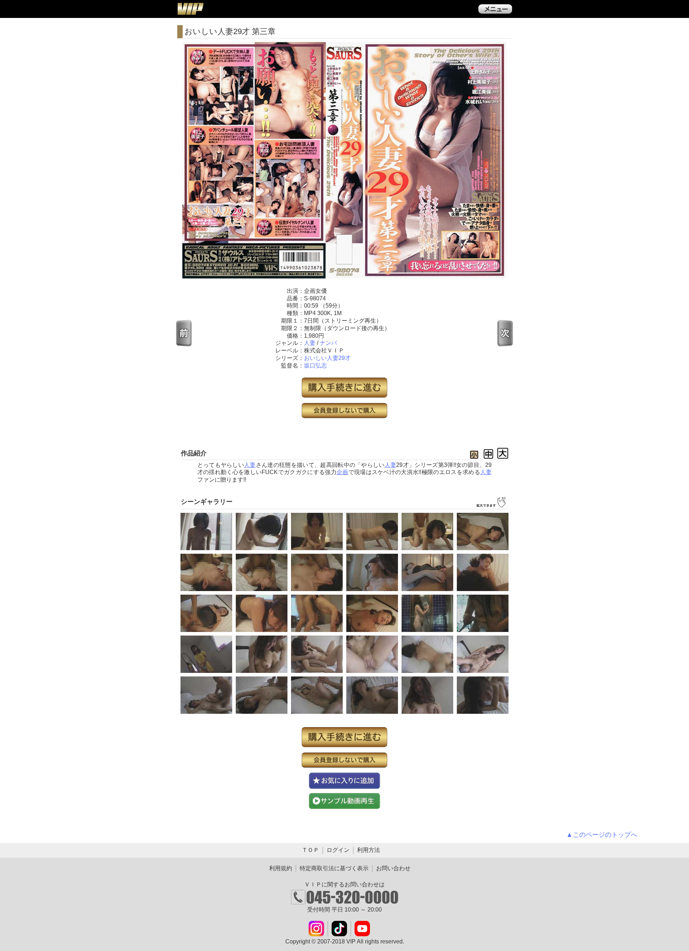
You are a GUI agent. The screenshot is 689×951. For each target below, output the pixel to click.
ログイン (338, 850)
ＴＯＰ (310, 850)
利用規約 (280, 868)
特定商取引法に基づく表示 (334, 868)
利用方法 (368, 850)
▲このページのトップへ (601, 834)
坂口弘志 (315, 365)
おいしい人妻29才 (327, 358)
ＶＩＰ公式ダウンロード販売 (190, 8)
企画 (342, 472)
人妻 (309, 343)
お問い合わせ (393, 868)
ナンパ (328, 343)
